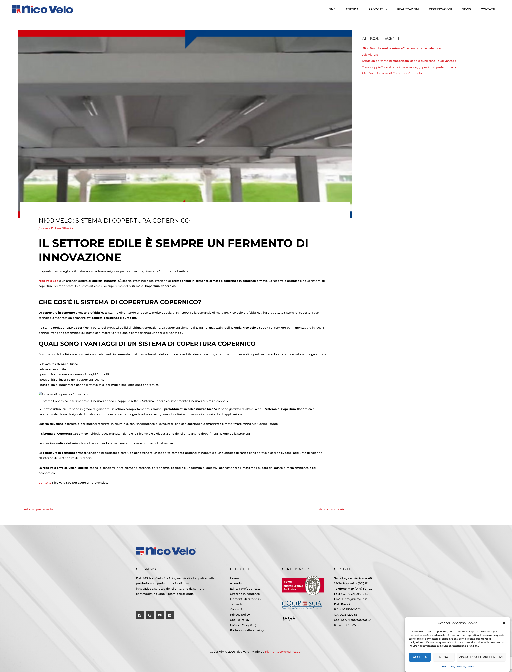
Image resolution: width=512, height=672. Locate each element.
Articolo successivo (334, 509)
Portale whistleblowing (247, 630)
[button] (504, 623)
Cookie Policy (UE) (243, 625)
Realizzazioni (408, 9)
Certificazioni (440, 9)
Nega (443, 657)
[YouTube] (160, 615)
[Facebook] (140, 615)
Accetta (420, 657)
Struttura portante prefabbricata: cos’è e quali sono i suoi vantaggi (410, 61)
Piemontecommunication (283, 651)
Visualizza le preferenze (481, 657)
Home (330, 9)
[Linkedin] (170, 615)
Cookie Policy (447, 666)
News (466, 9)
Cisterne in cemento (245, 594)
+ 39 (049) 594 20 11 (361, 588)
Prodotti (376, 9)
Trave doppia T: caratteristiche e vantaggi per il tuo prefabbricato (409, 67)
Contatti (488, 9)
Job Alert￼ (370, 54)
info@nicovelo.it (355, 599)
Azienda (351, 9)
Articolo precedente (36, 509)
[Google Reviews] (150, 615)
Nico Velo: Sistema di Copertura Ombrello (392, 73)
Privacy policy (465, 666)
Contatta (45, 482)
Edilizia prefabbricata (245, 588)
